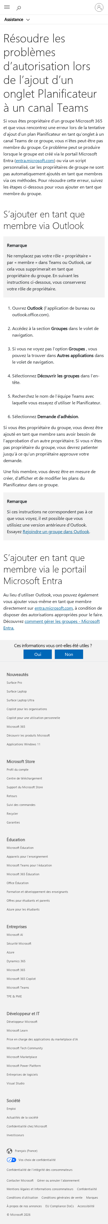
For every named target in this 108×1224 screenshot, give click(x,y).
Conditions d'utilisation (22, 1197)
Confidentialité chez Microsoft (27, 1126)
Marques (92, 1197)
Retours (12, 796)
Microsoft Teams (18, 987)
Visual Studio (15, 1083)
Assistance (14, 19)
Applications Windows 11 (23, 744)
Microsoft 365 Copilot (21, 979)
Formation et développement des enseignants (37, 892)
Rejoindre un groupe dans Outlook (56, 531)
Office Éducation (18, 883)
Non (69, 654)
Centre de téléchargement (24, 778)
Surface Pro (14, 682)
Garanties (13, 822)
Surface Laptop (17, 691)
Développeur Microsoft (22, 1021)
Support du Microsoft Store (25, 787)
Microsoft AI (15, 935)
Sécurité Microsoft (19, 943)
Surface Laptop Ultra (20, 700)
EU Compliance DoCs (59, 1206)
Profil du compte (18, 769)
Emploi (11, 1108)
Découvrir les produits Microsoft (28, 735)
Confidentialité (87, 1189)
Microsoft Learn (17, 1030)
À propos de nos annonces (24, 1206)
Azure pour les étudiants (23, 909)
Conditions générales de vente (62, 1197)
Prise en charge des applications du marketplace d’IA (42, 1039)
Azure (10, 952)
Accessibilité (86, 1206)
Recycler (12, 813)
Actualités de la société (22, 1117)
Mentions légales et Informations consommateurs (40, 1189)
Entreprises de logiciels (22, 1074)
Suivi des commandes (21, 805)
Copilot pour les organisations (27, 709)
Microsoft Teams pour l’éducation (29, 865)
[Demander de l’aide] (19, 7)
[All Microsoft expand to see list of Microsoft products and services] (7, 7)
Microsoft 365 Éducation (23, 874)
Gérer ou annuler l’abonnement (58, 1180)
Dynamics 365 (16, 961)
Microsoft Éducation (20, 848)
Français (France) (26, 1151)
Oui (37, 654)
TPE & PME (14, 996)
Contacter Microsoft (20, 1180)
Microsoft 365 (16, 726)
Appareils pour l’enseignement (27, 856)
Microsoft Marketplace (22, 1057)
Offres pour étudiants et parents (28, 900)
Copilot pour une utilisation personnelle (33, 718)
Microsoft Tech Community (25, 1048)
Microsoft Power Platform (24, 1066)
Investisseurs (15, 1135)
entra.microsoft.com (35, 160)
